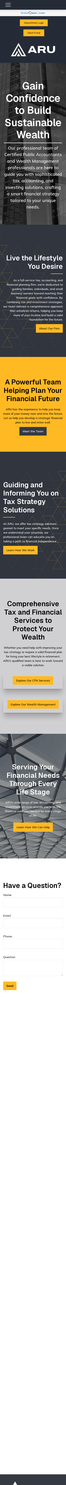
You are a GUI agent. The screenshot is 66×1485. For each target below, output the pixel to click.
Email (7, 915)
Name (7, 895)
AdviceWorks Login (34, 22)
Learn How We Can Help (33, 827)
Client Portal (33, 32)
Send (9, 986)
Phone (7, 936)
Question (9, 957)
